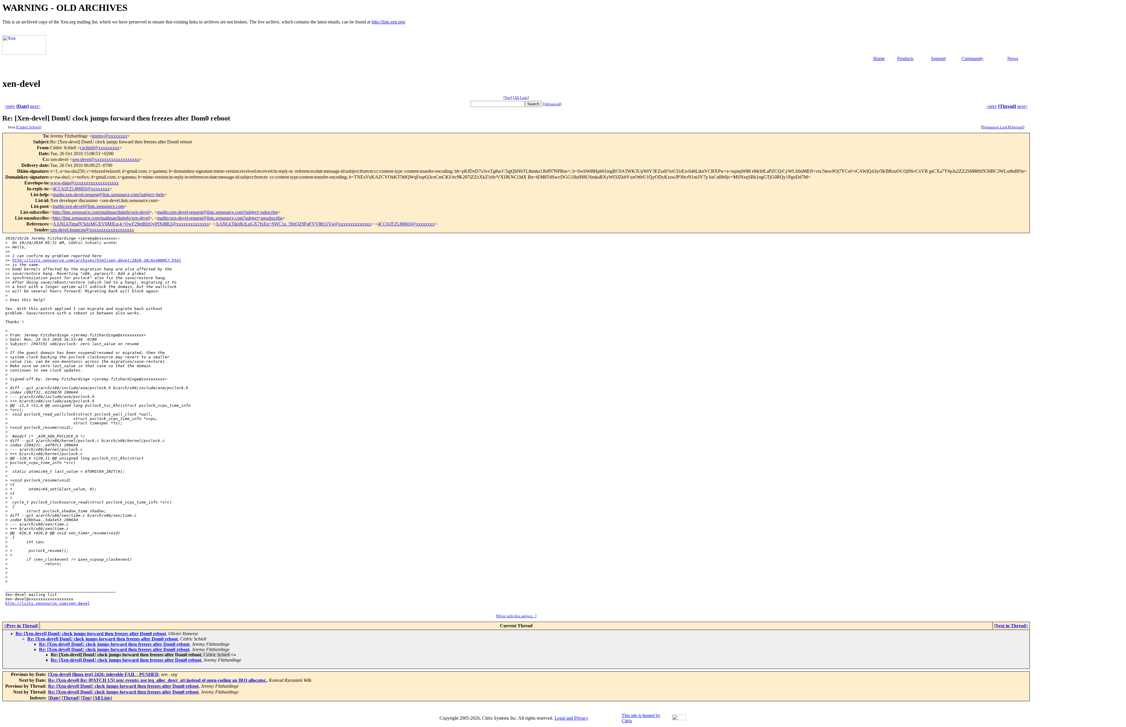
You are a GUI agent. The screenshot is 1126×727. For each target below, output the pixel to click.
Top (508, 97)
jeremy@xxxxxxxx (109, 135)
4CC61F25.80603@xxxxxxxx (81, 188)
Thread (1007, 106)
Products (905, 58)
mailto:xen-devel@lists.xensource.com (88, 206)
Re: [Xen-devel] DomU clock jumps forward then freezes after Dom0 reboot (91, 633)
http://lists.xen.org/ (389, 21)
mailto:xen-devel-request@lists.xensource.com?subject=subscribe (217, 212)
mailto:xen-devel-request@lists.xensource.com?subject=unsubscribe (220, 218)
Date (22, 106)
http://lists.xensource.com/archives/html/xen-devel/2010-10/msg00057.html (96, 260)
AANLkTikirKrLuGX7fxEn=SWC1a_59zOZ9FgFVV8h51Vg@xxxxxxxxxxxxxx (293, 223)
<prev (9, 106)
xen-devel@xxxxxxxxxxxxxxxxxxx (105, 159)
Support (938, 58)
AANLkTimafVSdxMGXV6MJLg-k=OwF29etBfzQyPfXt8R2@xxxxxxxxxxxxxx (131, 223)
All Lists (521, 97)
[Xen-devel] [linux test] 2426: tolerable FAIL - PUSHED (103, 674)
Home (879, 58)
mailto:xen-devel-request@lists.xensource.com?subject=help (108, 194)
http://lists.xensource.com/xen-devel (47, 603)
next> (35, 106)
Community (972, 58)
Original (1016, 127)
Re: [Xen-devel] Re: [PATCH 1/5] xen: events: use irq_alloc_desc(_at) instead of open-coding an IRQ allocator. (157, 680)
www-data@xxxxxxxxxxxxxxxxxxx (84, 182)
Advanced (552, 104)
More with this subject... (516, 616)
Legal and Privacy (571, 718)
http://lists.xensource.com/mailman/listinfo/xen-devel (101, 212)
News (1012, 58)
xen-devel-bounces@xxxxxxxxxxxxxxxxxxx (92, 229)
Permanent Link (995, 127)
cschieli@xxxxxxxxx (99, 147)
